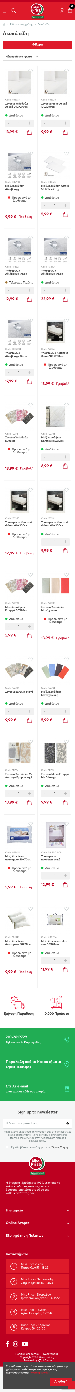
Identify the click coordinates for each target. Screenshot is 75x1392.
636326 (52, 100)
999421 (16, 853)
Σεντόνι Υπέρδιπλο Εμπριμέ (16, 439)
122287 (51, 603)
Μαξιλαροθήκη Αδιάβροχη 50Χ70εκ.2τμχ (14, 188)
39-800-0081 (55, 853)
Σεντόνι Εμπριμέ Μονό (19, 692)
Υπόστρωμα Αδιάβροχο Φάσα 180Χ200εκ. (52, 272)
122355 (15, 518)
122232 (15, 688)
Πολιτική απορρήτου (27, 1354)
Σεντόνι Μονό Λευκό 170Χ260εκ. (54, 105)
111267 (15, 770)
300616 (52, 182)
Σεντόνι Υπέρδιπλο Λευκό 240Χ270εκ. (16, 105)
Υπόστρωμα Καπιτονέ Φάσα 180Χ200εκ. (54, 355)
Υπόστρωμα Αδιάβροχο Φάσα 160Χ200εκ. (16, 355)
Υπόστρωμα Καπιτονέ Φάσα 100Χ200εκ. (54, 524)
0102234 (16, 349)
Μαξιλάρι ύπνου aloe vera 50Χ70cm (54, 943)
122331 (51, 518)
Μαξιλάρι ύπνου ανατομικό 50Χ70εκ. (18, 858)
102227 (15, 267)
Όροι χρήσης (50, 1354)
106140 (15, 937)
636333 (16, 100)
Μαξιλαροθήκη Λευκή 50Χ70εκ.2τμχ (55, 188)
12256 (15, 434)
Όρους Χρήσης (60, 1147)
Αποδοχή (61, 1381)
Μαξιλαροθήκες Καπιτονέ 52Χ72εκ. (52, 439)
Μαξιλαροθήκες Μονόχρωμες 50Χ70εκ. (51, 694)
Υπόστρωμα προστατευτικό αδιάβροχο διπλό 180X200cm (51, 858)
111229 (51, 770)
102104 (51, 267)
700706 (52, 937)
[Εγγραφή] (67, 1124)
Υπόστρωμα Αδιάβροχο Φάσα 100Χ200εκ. (16, 272)
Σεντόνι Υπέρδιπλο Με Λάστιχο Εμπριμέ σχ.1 (19, 776)
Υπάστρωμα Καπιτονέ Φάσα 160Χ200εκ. (18, 524)
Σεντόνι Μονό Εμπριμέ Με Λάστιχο (55, 776)
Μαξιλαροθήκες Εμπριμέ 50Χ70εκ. (16, 609)
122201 (51, 688)
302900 (16, 182)
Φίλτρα (37, 44)
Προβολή (25, 217)
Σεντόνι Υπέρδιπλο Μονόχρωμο (52, 609)
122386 (51, 434)
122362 (51, 349)
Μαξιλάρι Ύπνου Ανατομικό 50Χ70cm (18, 943)
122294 (15, 603)
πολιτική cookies (40, 1372)
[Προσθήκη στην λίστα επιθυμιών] (30, 71)
